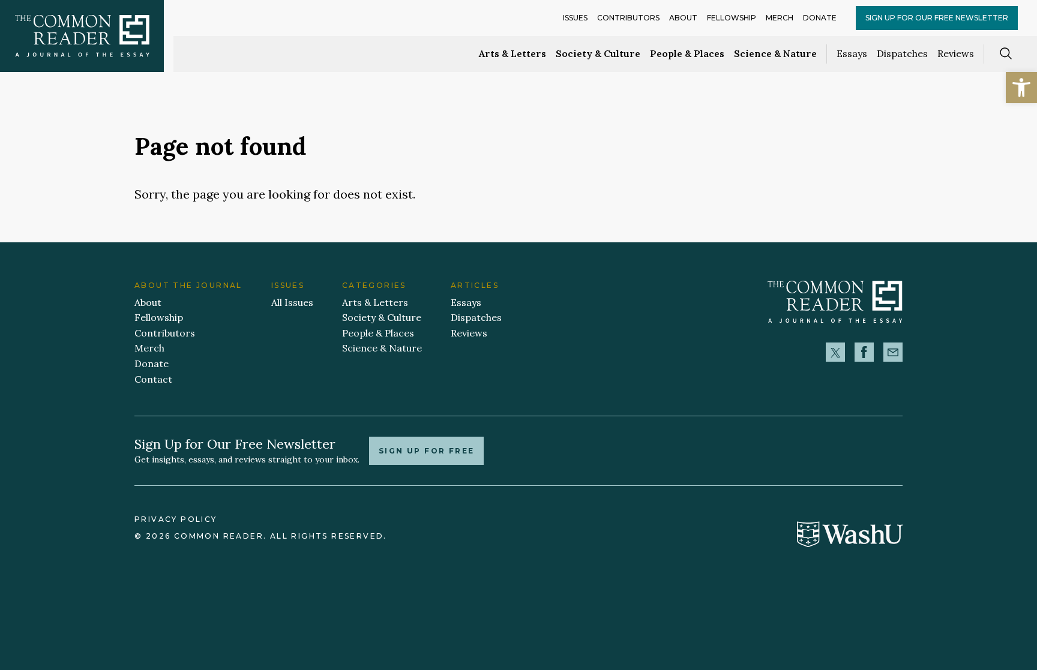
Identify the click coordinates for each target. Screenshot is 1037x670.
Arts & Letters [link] (512, 53)
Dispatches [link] (902, 53)
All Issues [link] (292, 302)
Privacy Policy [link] (175, 519)
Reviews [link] (955, 53)
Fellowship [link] (731, 17)
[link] (1021, 87)
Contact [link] (153, 379)
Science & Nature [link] (775, 53)
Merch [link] (779, 17)
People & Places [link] (687, 53)
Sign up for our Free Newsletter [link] (936, 17)
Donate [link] (820, 17)
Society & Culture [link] (598, 53)
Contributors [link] (628, 17)
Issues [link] (575, 17)
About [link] (683, 17)
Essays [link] (852, 53)
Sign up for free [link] (426, 450)
